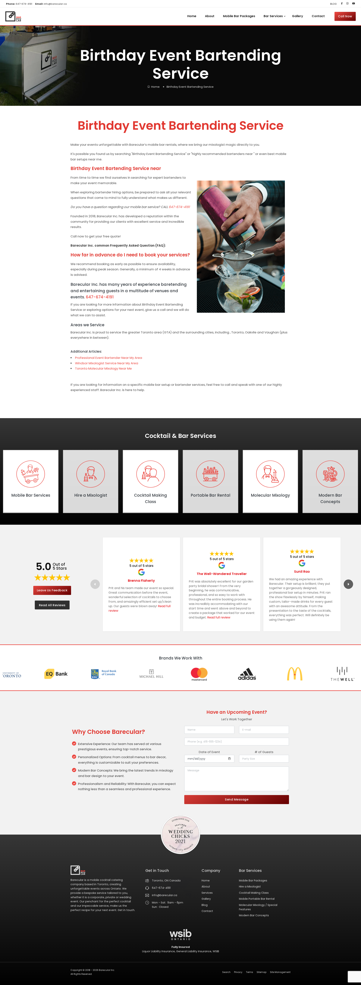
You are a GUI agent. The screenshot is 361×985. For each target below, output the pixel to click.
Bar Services (273, 16)
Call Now (345, 16)
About (209, 16)
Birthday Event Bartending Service (190, 87)
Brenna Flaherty (141, 580)
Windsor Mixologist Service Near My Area (106, 363)
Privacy (238, 972)
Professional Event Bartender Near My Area (108, 357)
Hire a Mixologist (250, 886)
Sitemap (261, 972)
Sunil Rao (302, 571)
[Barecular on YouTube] (353, 4)
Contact (318, 16)
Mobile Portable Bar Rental (257, 899)
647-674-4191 (19, 4)
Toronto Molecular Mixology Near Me (103, 368)
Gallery (297, 16)
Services (207, 893)
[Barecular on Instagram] (347, 4)
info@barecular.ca (51, 4)
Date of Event (209, 752)
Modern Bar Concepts (254, 915)
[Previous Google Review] (95, 584)
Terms (249, 972)
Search (226, 972)
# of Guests (264, 752)
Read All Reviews (52, 605)
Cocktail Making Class (254, 893)
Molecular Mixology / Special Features (258, 907)
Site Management (280, 972)
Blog (205, 905)
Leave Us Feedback (52, 590)
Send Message (236, 799)
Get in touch (126, 910)
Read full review (218, 617)
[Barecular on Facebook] (342, 4)
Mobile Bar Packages (239, 16)
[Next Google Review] (348, 584)
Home (191, 16)
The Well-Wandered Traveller (222, 573)
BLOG (333, 4)
